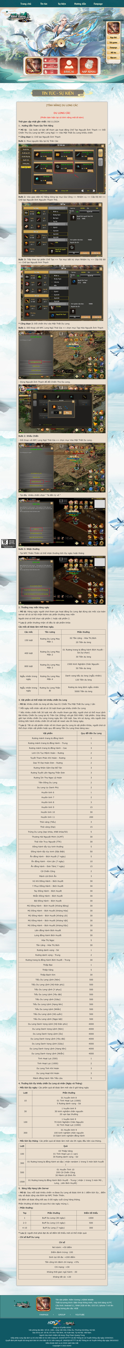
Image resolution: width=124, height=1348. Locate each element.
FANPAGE (44, 1315)
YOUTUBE (79, 1315)
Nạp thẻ (113, 37)
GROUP (61, 1315)
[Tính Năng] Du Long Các (62, 105)
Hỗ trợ (113, 52)
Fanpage (113, 47)
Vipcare (113, 57)
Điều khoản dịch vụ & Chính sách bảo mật (62, 1343)
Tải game (113, 42)
